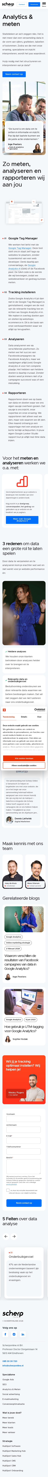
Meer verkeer (8, 1432)
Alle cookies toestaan (24, 758)
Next (13, 1236)
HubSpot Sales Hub (11, 1456)
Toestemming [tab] (9, 717)
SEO (4, 1385)
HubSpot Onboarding (12, 1471)
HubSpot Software (11, 1446)
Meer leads (7, 1428)
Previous (5, 1236)
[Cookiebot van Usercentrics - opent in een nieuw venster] (34, 710)
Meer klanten (8, 1423)
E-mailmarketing (10, 1399)
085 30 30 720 (9, 1361)
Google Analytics (13, 937)
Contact (22, 4)
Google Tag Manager (19, 248)
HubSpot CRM (9, 1466)
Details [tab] (24, 717)
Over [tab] (39, 717)
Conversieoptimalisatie (13, 1404)
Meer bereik (8, 1418)
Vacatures (34, 4)
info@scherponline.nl (12, 1366)
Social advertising (11, 1394)
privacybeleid (11, 1184)
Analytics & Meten (11, 1389)
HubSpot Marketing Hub (14, 1451)
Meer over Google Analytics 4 (22, 520)
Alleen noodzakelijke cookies (24, 765)
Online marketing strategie (18, 943)
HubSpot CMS (9, 1461)
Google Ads (8, 1380)
